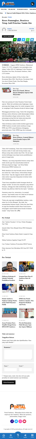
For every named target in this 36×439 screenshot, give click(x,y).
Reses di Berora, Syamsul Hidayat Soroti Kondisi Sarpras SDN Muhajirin (23, 139)
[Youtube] (24, 421)
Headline (11, 9)
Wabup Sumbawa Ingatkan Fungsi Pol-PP (14, 240)
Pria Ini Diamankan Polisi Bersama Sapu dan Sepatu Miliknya (25, 325)
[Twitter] (16, 421)
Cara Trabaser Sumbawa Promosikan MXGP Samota (17, 244)
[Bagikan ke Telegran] (32, 39)
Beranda (4, 17)
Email (21, 366)
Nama (6, 366)
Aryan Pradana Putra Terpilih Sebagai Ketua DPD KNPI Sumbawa (9, 325)
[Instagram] (20, 421)
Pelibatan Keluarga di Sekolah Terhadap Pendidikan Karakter (8, 278)
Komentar (7, 347)
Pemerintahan (22, 9)
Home (3, 437)
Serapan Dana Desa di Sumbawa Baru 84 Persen (25, 278)
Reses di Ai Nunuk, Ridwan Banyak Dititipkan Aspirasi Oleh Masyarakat (23, 92)
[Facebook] (12, 421)
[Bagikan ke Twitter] (23, 39)
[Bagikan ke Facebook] (19, 39)
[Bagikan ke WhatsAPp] (28, 39)
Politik (4, 9)
